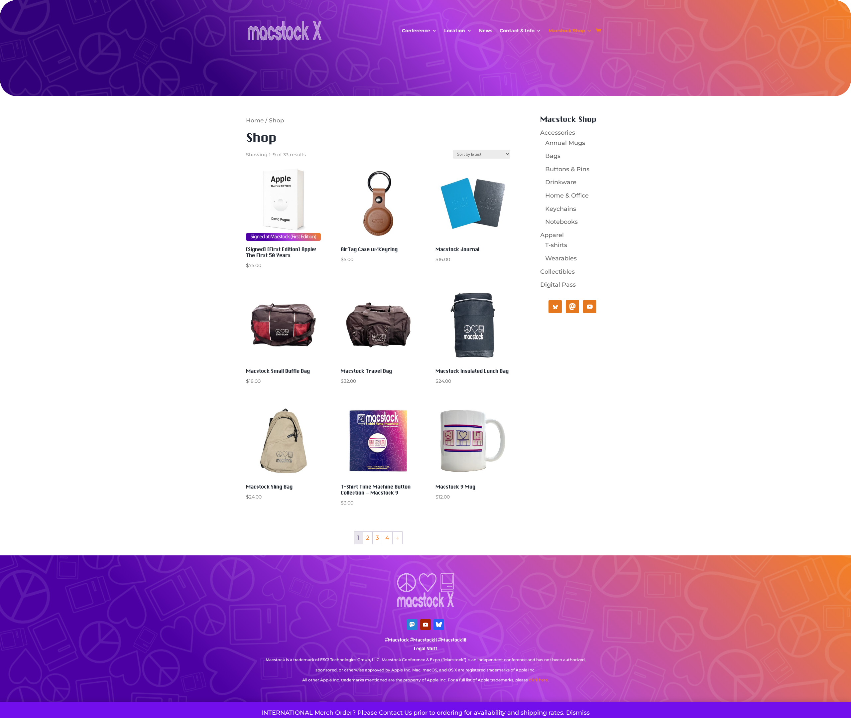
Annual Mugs (565, 143)
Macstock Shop (566, 31)
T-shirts (556, 245)
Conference (416, 31)
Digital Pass (558, 284)
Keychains (560, 209)
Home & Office (567, 195)
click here (538, 679)
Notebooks (561, 221)
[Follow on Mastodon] (412, 624)
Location (454, 31)
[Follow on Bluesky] (438, 624)
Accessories (557, 132)
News (485, 31)
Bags (552, 156)
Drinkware (560, 182)
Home (255, 120)
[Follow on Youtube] (425, 624)
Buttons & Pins (567, 169)
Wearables (561, 258)
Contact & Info (517, 31)
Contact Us (395, 712)
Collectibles (557, 271)
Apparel (552, 235)
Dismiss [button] (578, 712)
